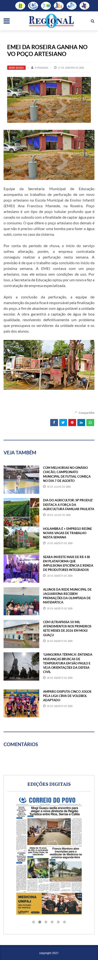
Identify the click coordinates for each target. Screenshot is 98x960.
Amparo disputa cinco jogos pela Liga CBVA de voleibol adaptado (67, 696)
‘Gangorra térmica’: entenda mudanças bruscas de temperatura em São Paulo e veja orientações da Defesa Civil (67, 663)
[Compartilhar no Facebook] (54, 422)
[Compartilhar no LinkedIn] (81, 422)
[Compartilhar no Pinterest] (72, 422)
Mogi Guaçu (16, 67)
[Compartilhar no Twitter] (63, 422)
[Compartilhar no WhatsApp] (90, 422)
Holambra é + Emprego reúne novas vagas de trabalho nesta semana (67, 533)
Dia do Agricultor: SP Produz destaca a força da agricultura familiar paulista (68, 504)
